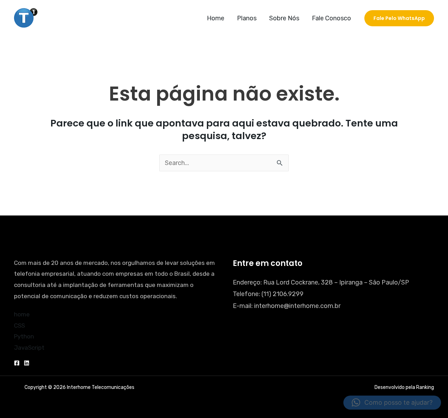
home (22, 314)
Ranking (425, 387)
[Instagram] (26, 363)
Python (24, 336)
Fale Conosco (331, 18)
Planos (247, 18)
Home (215, 18)
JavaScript (29, 347)
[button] (399, 18)
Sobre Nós (284, 18)
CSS (19, 325)
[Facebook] (17, 363)
